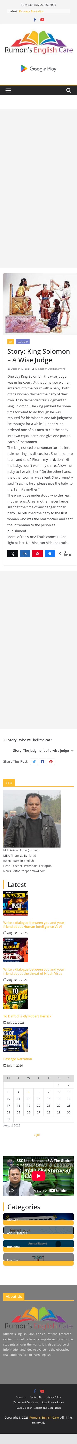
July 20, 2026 (15, 1022)
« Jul (37, 1135)
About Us (21, 1397)
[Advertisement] (38, 148)
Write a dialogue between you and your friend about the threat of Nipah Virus (33, 971)
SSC (10, 341)
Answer (12, 1219)
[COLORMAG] (38, 1307)
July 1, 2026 (15, 1065)
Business (13, 1246)
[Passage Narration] (38, 1039)
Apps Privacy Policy (53, 1402)
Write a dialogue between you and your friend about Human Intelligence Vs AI (33, 925)
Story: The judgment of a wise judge (41, 750)
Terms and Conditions (26, 1402)
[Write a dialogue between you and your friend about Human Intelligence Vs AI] (38, 903)
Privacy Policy (53, 1397)
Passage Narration (31, 11)
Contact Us (36, 1397)
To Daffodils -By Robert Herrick (27, 1016)
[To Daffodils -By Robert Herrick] (38, 996)
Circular (12, 1259)
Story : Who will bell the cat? (30, 740)
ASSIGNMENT (17, 1233)
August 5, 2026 (17, 933)
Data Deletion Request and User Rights (38, 1408)
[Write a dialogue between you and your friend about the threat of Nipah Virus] (38, 950)
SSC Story (23, 341)
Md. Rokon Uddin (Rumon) (50, 368)
